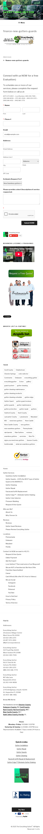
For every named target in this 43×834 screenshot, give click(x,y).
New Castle (29, 421)
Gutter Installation (21, 745)
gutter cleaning (22, 386)
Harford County (9, 413)
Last (24, 113)
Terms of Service (11, 603)
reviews (29, 432)
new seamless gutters (12, 428)
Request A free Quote (13, 505)
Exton (21, 382)
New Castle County (11, 425)
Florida (8, 547)
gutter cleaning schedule (13, 397)
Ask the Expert (11, 561)
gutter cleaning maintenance (14, 389)
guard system (9, 386)
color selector (23, 374)
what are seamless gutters (25, 444)
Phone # (7, 119)
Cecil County (8, 370)
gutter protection (10, 409)
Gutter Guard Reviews (13, 526)
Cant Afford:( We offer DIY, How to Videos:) (21, 576)
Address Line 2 (7, 157)
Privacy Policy (11, 599)
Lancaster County (10, 417)
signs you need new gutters (14, 440)
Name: (6, 105)
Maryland (34, 417)
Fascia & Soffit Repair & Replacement (21, 759)
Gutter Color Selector (13, 498)
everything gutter (30, 378)
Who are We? (8, 509)
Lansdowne (24, 417)
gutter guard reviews (23, 401)
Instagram (12, 583)
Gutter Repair (10, 488)
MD (5, 421)
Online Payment (11, 558)
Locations (6, 534)
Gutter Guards (21, 752)
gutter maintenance (24, 405)
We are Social (10, 580)
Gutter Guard (9, 401)
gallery (28, 382)
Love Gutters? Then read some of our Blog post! (23, 564)
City (4, 165)
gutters (34, 409)
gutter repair (23, 409)
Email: (5, 130)
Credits (37, 829)
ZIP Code (6, 173)
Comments (8, 378)
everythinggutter (10, 382)
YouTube (11, 593)
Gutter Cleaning (11, 485)
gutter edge (29, 397)
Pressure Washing (12, 501)
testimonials (8, 444)
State (24, 165)
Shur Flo (31, 436)
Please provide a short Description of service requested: (21, 191)
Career (8, 573)
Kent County (22, 413)
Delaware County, (10, 707)
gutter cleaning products (13, 393)
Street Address (8, 149)
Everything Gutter (18, 12)
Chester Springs (10, 374)
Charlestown (20, 370)
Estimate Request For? (12, 179)
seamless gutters (10, 436)
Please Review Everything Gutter (17, 529)
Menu (23, 23)
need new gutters (16, 421)
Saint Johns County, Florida (13, 714)
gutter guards (9, 405)
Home (5, 469)
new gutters (25, 425)
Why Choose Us (11, 515)
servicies (23, 436)
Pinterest (11, 589)
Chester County (25, 705)
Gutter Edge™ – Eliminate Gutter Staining (20, 495)
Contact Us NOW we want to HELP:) (16, 551)
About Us (9, 512)
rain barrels (8, 432)
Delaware (18, 378)
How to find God (11, 596)
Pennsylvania (27, 428)
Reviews (6, 520)
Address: (7, 141)
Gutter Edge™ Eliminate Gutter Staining (21, 762)
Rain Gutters (19, 432)
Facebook (11, 586)
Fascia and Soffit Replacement (16, 491)
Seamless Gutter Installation (16, 476)
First (4, 113)
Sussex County (32, 440)
